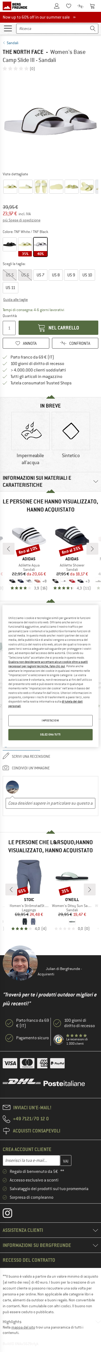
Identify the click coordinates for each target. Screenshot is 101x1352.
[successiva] (92, 549)
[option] (50, 121)
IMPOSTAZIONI (50, 720)
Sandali (12, 42)
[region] (50, 676)
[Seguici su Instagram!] (11, 1214)
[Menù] (7, 28)
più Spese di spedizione (21, 220)
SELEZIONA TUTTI (50, 734)
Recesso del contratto (29, 1260)
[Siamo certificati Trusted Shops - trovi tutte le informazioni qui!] (58, 1039)
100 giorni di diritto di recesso (37, 363)
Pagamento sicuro (32, 1038)
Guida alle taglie (15, 299)
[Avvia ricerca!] (93, 29)
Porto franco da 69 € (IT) (32, 357)
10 (87, 275)
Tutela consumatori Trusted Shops (41, 383)
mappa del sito (23, 1327)
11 (10, 287)
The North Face (23, 51)
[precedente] (9, 549)
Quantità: (10, 315)
